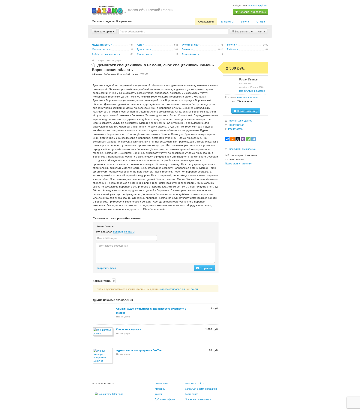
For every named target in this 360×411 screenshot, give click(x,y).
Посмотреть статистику (238, 163)
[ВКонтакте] (227, 139)
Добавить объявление (252, 12)
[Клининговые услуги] (103, 331)
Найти (261, 31)
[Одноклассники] (232, 139)
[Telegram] (253, 139)
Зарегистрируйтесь (257, 5)
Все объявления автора (252, 90)
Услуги (245, 21)
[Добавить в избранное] (93, 64)
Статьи (260, 21)
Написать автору (247, 111)
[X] (238, 139)
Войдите (237, 5)
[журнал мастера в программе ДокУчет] (103, 356)
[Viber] (243, 139)
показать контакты (247, 97)
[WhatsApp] (248, 139)
